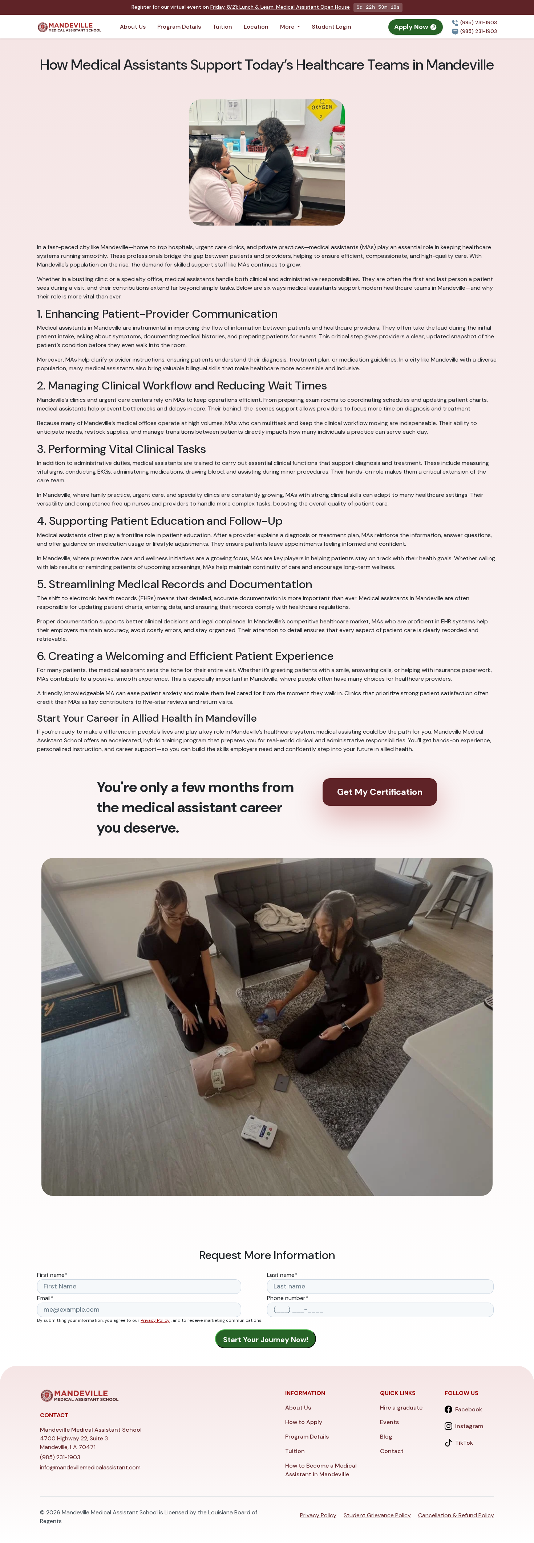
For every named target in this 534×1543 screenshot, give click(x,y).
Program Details (179, 26)
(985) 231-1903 (478, 22)
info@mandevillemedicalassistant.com (90, 1467)
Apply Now (412, 26)
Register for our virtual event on (241, 7)
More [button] (288, 26)
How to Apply (303, 1422)
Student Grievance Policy (377, 1515)
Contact (392, 1451)
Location (256, 26)
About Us (133, 26)
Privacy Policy (155, 1320)
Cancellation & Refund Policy (456, 1515)
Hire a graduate (401, 1407)
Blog (386, 1436)
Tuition (222, 26)
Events (389, 1422)
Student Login (331, 26)
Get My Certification (379, 791)
